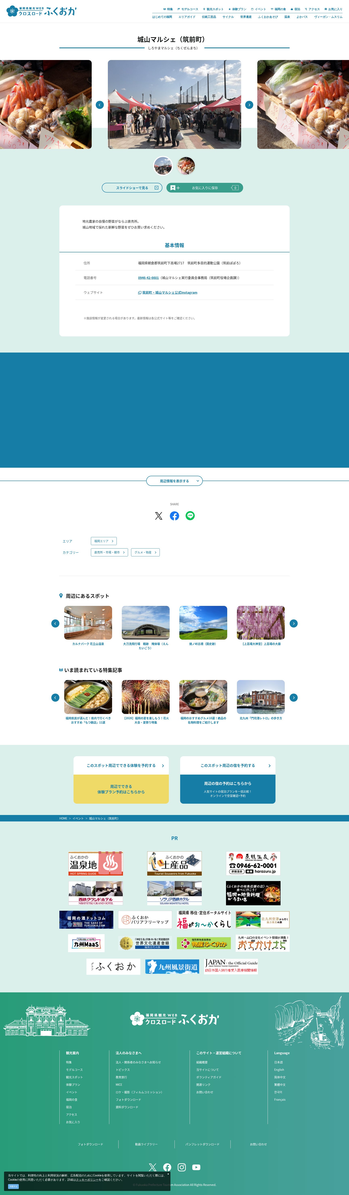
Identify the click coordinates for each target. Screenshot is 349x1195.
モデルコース (74, 1070)
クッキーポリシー (87, 1179)
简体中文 (280, 1077)
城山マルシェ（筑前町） (105, 818)
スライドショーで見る (132, 187)
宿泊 (69, 1107)
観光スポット (74, 1077)
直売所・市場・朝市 (107, 552)
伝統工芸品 (209, 16)
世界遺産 (246, 16)
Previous (100, 105)
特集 (69, 1062)
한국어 (278, 1092)
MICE (119, 1084)
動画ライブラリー (146, 1144)
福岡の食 (71, 1099)
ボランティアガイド (209, 1077)
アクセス (71, 1114)
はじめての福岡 (162, 16)
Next (249, 105)
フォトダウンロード (128, 1099)
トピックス (123, 1070)
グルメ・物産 (143, 552)
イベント (78, 818)
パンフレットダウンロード (202, 1144)
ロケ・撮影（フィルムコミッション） (140, 1092)
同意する (13, 1186)
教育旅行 (121, 1077)
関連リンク (203, 1084)
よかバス (302, 16)
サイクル (228, 16)
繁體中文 (280, 1084)
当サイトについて (207, 1070)
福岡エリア (101, 541)
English (279, 1070)
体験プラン (73, 1084)
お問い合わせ (204, 1092)
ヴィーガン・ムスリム (328, 16)
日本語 (278, 1062)
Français (280, 1099)
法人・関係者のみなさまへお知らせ (138, 1062)
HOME (63, 818)
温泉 (287, 16)
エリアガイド (187, 16)
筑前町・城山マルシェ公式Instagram (169, 292)
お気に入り (73, 1122)
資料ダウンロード (127, 1107)
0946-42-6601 (148, 277)
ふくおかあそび (268, 16)
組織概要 (202, 1062)
